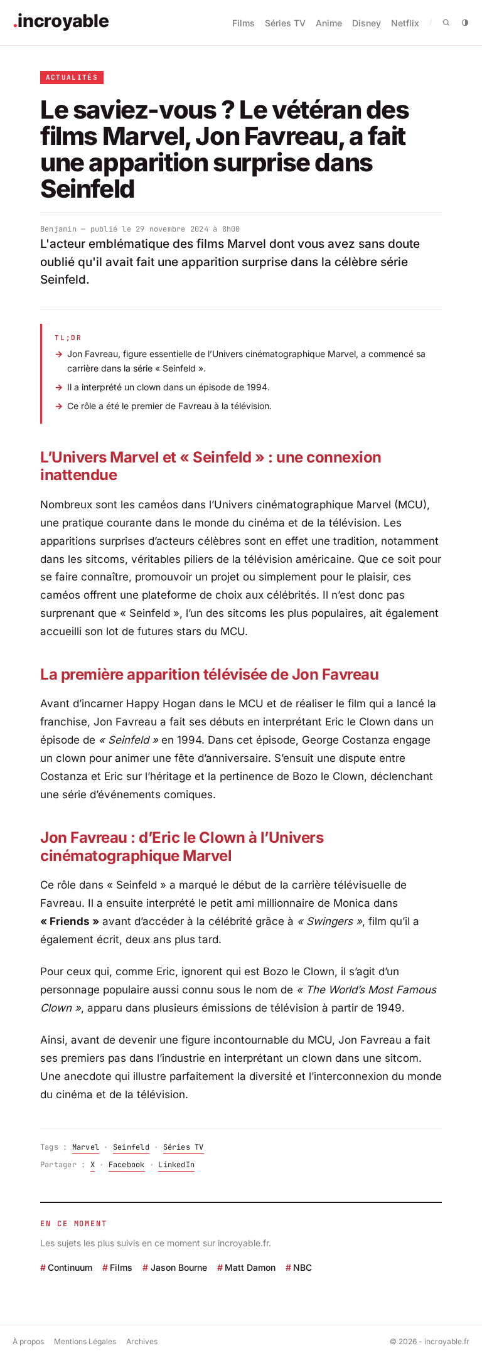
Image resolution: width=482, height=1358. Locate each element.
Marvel (85, 1147)
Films (243, 23)
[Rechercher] (446, 22)
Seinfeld (131, 1147)
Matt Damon (250, 1267)
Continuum (70, 1267)
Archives (142, 1341)
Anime (329, 23)
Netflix (405, 23)
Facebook (127, 1165)
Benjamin (58, 229)
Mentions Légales (85, 1341)
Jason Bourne (178, 1267)
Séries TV (285, 23)
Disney (366, 23)
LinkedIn (176, 1165)
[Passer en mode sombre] (465, 22)
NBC (302, 1267)
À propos (28, 1341)
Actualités (72, 77)
